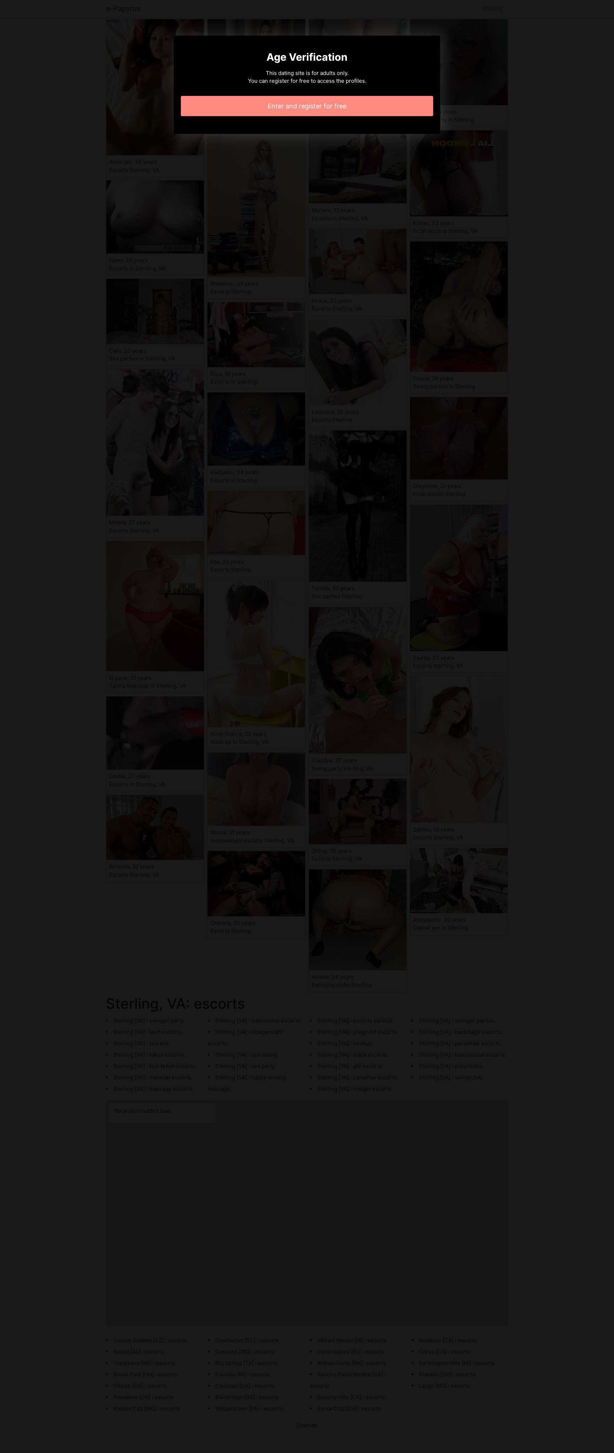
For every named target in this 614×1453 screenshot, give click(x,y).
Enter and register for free (307, 106)
